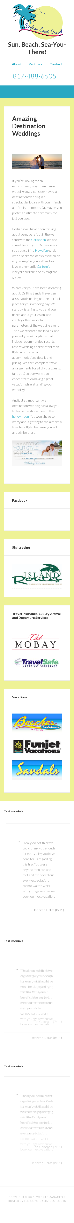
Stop (39, 908)
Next (67, 916)
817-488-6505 (34, 76)
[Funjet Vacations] (37, 753)
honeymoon (20, 416)
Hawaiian (41, 250)
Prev (7, 916)
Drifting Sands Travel (37, 22)
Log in (61, 1164)
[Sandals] (37, 779)
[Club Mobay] (35, 648)
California (43, 266)
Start (36, 908)
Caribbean (38, 240)
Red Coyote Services (39, 1164)
